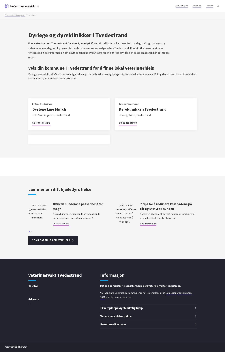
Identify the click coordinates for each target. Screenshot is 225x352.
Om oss (209, 5)
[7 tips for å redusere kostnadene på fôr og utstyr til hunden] (126, 221)
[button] (148, 308)
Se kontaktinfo (41, 123)
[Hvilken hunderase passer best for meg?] (39, 217)
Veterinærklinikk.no (12, 15)
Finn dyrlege (182, 5)
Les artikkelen (61, 223)
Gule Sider (171, 293)
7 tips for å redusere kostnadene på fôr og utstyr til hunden (166, 206)
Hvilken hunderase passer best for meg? (78, 206)
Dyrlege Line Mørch (49, 109)
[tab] (29, 231)
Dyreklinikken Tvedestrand (143, 109)
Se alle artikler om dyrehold (51, 240)
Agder (23, 15)
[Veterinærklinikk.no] (22, 6)
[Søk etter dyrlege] (218, 6)
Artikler (197, 5)
